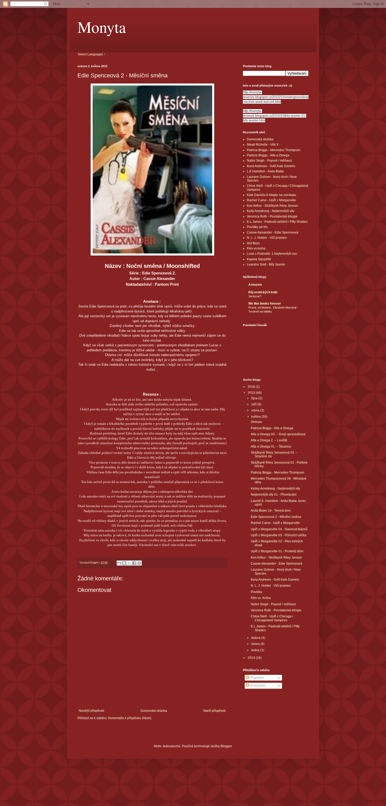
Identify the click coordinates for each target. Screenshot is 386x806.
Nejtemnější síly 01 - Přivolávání (273, 494)
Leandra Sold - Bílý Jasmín (266, 264)
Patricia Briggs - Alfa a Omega (268, 155)
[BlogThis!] (124, 563)
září (254, 404)
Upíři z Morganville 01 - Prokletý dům (277, 551)
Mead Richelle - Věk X (263, 144)
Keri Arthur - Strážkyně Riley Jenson (272, 206)
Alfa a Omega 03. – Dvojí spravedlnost (278, 434)
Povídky (256, 592)
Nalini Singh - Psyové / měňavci (269, 160)
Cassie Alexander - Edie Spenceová (272, 232)
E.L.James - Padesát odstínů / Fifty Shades (277, 222)
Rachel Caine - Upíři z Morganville (271, 200)
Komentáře (257, 685)
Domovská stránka (153, 711)
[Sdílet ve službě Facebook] (134, 563)
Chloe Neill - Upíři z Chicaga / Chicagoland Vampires (272, 618)
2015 (252, 393)
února (255, 644)
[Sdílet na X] (129, 563)
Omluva (256, 422)
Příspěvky (256, 678)
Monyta (101, 26)
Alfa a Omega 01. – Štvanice (271, 446)
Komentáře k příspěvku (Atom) (129, 718)
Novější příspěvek (91, 711)
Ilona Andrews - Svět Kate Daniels (271, 166)
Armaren (255, 285)
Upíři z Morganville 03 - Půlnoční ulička (278, 535)
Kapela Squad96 (259, 259)
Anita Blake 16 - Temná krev (271, 510)
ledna (255, 650)
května (256, 416)
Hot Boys (253, 243)
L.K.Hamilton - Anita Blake (265, 171)
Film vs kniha (256, 248)
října (254, 398)
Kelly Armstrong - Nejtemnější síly (270, 211)
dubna (256, 638)
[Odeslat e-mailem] (119, 563)
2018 (252, 387)
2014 (252, 658)
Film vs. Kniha (261, 598)
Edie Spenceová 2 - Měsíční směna (276, 517)
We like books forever (264, 303)
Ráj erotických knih (262, 292)
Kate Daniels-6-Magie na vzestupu (271, 195)
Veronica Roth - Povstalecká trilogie (272, 216)
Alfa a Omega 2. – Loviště (269, 440)
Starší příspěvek (214, 711)
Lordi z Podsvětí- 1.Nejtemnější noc (272, 254)
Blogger (226, 746)
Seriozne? (254, 296)
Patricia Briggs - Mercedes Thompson (273, 150)
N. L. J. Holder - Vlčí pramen (267, 238)
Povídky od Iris (257, 227)
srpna (255, 410)
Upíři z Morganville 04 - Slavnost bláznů (279, 529)
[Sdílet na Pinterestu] (139, 563)
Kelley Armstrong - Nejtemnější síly (275, 488)
